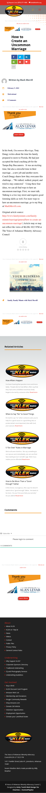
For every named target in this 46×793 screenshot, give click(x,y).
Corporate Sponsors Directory (17, 664)
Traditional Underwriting (14, 668)
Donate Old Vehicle (13, 706)
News (8, 633)
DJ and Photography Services (16, 671)
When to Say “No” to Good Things (20, 414)
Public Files (10, 643)
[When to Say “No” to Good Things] (22, 410)
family (10, 300)
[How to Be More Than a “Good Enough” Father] (22, 477)
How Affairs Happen (14, 380)
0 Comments (12, 100)
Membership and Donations (16, 696)
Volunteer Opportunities (14, 710)
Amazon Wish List (12, 693)
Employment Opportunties (15, 713)
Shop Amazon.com (13, 703)
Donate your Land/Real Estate (17, 717)
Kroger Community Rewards (16, 699)
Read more (33, 392)
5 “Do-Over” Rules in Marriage (18, 447)
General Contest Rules (14, 650)
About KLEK (10, 626)
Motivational (12, 94)
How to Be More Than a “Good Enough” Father (18, 482)
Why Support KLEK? (13, 661)
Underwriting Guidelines (14, 675)
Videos (8, 636)
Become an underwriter (23, 23)
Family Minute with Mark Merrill (25, 300)
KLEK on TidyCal (12, 630)
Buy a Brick (10, 686)
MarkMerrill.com (13, 206)
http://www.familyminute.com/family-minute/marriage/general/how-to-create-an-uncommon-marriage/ (22, 219)
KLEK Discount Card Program (16, 689)
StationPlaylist (27, 790)
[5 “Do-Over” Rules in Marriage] (22, 444)
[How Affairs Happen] (22, 377)
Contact (9, 640)
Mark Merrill (26, 79)
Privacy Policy (11, 647)
